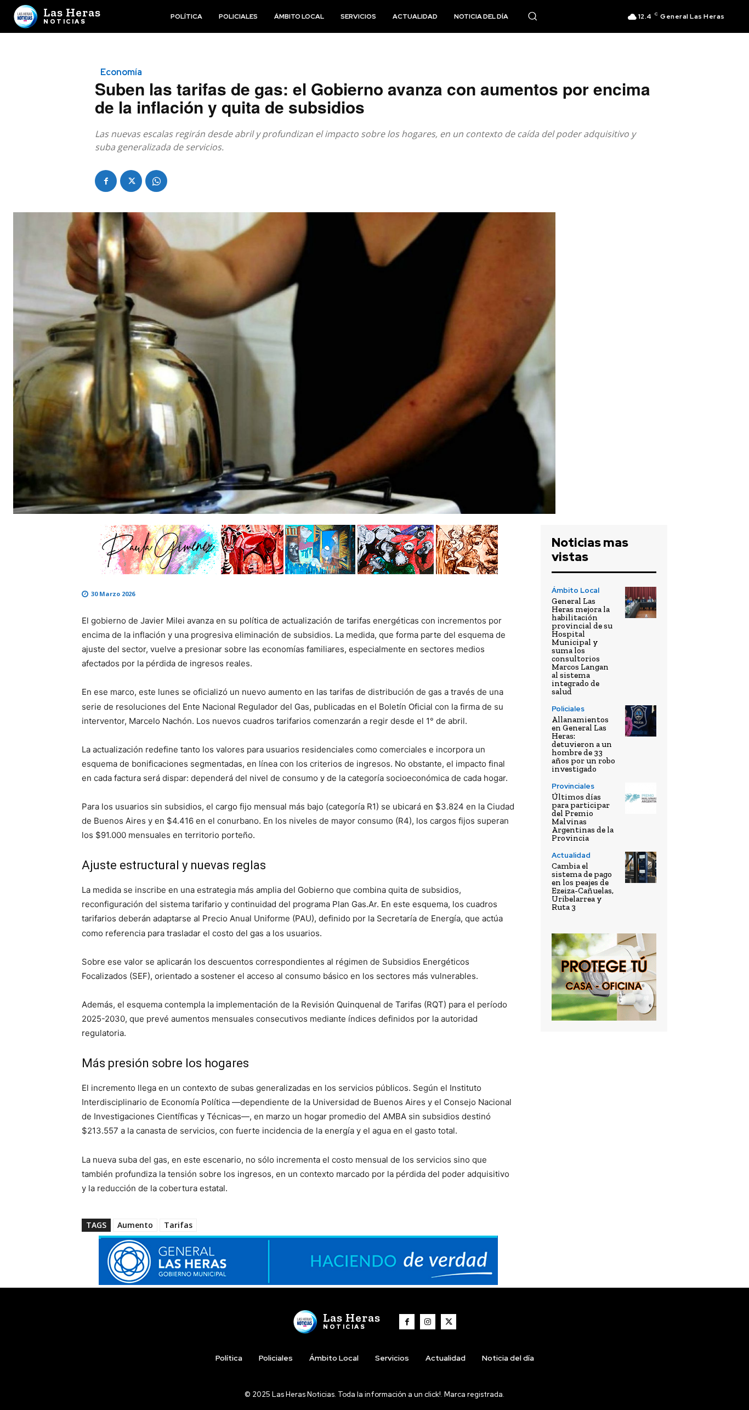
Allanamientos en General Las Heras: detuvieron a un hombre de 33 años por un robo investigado (583, 744)
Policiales (568, 708)
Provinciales (573, 786)
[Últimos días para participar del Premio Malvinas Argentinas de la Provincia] (640, 798)
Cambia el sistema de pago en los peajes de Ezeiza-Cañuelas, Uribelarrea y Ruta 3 (583, 886)
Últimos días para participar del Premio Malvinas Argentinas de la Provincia (583, 817)
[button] (532, 16)
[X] (131, 181)
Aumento (135, 1225)
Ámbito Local (575, 590)
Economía (121, 72)
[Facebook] (106, 181)
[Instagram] (427, 1321)
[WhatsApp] (156, 181)
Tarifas (178, 1225)
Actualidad (571, 855)
